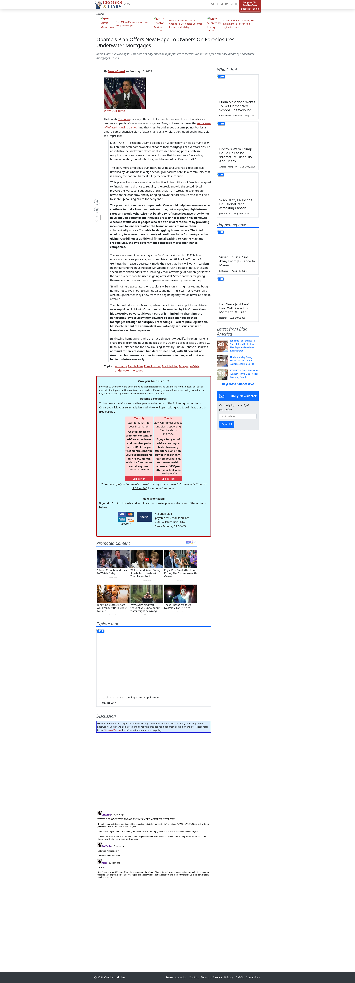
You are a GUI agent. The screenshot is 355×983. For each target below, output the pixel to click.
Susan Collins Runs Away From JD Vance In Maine (237, 261)
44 (219, 232)
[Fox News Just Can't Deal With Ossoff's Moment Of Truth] (237, 288)
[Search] (236, 4)
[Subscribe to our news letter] (231, 4)
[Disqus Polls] (154, 771)
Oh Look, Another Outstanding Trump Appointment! (129, 697)
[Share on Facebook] (97, 202)
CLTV (127, 4)
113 (99, 631)
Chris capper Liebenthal (230, 115)
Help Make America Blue (238, 384)
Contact (194, 977)
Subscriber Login (250, 8)
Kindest (125, 524)
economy (121, 366)
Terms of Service (113, 730)
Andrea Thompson (228, 166)
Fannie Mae (135, 366)
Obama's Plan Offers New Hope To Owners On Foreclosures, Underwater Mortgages (166, 42)
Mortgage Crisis (189, 366)
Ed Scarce (223, 270)
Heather (223, 317)
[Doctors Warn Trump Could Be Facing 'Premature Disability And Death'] (237, 133)
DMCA (239, 977)
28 (219, 279)
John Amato (224, 213)
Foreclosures (152, 366)
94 (219, 174)
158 (220, 123)
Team (169, 977)
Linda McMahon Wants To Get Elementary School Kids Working (237, 106)
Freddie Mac (170, 366)
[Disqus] (153, 844)
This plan (124, 119)
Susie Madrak (116, 71)
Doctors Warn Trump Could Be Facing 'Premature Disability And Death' (235, 155)
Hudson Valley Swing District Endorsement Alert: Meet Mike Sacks (242, 360)
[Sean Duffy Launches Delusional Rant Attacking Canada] (237, 184)
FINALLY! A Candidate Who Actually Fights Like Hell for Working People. (244, 374)
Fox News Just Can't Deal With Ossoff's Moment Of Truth (234, 308)
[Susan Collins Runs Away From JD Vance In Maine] (237, 241)
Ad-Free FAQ (139, 488)
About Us (181, 977)
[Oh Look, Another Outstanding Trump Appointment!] (154, 661)
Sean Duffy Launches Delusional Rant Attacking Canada (235, 204)
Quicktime (118, 111)
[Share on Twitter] (97, 209)
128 (220, 76)
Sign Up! (226, 424)
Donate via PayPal (144, 517)
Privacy (228, 977)
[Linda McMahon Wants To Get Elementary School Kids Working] (237, 86)
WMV (107, 111)
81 (97, 217)
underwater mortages (129, 370)
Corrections (253, 977)
